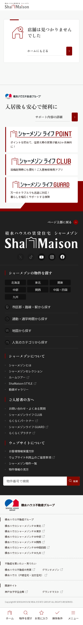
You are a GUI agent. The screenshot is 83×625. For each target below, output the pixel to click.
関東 (60, 282)
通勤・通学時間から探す (30, 318)
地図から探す (21, 330)
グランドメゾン (50, 569)
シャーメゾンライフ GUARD (27, 427)
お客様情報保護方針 (21, 451)
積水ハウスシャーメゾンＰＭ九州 (23, 552)
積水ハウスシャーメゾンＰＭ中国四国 (25, 547)
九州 (15, 297)
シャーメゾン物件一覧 (23, 463)
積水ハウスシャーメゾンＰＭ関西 (23, 542)
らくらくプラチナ (20, 433)
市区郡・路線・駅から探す (31, 306)
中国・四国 (60, 290)
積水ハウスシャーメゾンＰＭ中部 (23, 536)
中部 (15, 290)
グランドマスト (50, 591)
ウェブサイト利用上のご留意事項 (30, 457)
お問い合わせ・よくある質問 (27, 408)
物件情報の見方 (19, 469)
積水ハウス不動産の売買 (18, 569)
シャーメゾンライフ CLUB (25, 415)
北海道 (15, 282)
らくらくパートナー (21, 421)
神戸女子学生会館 (14, 591)
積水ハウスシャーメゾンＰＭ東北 (23, 525)
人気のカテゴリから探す (30, 342)
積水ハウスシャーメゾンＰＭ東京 (23, 531)
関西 (38, 290)
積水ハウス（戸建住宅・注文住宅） (24, 575)
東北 (38, 282)
